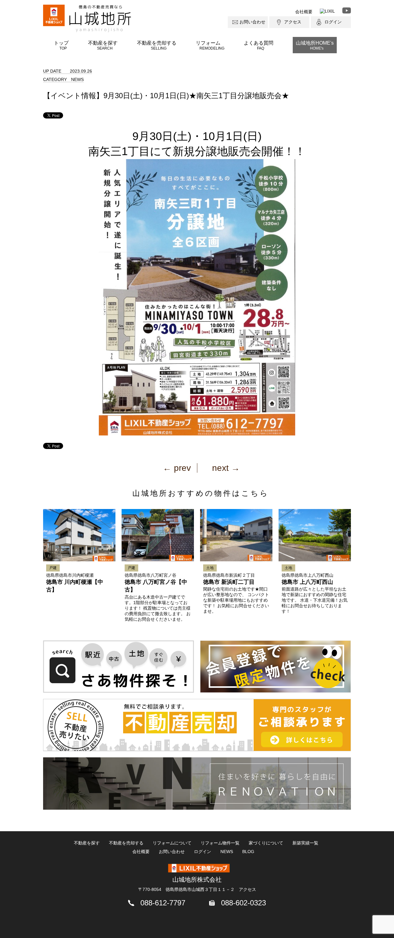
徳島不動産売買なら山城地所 (100, 18)
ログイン (333, 21)
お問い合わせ (252, 21)
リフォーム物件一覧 (220, 842)
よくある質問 (258, 45)
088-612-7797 (162, 903)
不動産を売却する (156, 45)
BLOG (248, 851)
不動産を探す (103, 45)
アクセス (292, 21)
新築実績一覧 (305, 842)
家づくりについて (266, 842)
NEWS (226, 851)
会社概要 (303, 11)
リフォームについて (172, 842)
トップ (61, 45)
